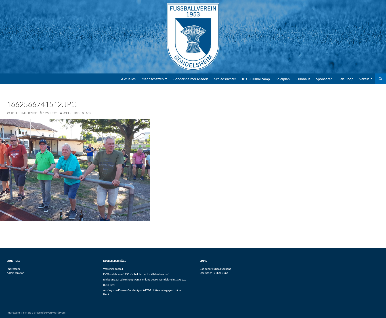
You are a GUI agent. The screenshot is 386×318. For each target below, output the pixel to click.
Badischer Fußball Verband (215, 268)
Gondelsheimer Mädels (190, 79)
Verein (364, 79)
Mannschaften (152, 79)
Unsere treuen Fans (77, 113)
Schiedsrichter (225, 79)
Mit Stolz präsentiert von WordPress (44, 312)
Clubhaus (303, 79)
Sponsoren (324, 79)
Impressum (13, 268)
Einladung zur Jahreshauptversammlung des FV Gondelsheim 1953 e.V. (144, 279)
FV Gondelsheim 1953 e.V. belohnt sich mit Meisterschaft (136, 274)
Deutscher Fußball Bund (214, 272)
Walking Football (113, 268)
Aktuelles (128, 79)
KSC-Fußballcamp (256, 79)
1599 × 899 (50, 113)
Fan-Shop (345, 79)
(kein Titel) (109, 285)
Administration (15, 272)
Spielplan (283, 79)
